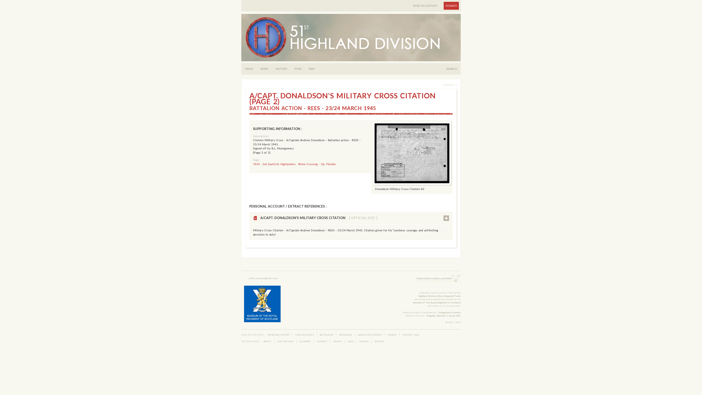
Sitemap (379, 341)
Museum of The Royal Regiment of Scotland (437, 302)
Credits (337, 341)
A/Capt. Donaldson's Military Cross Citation (318, 218)
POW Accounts (304, 334)
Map (312, 68)
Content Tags (410, 334)
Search (451, 68)
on (434, 278)
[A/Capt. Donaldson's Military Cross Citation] (412, 153)
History (281, 68)
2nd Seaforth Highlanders (279, 164)
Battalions (326, 334)
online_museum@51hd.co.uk (263, 278)
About (267, 341)
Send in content (425, 5)
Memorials (345, 334)
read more (446, 218)
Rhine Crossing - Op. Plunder (317, 164)
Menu (249, 68)
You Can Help (285, 341)
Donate (451, 5)
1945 (256, 164)
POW (298, 68)
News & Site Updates (370, 334)
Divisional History (279, 334)
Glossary (305, 341)
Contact (322, 341)
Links (351, 341)
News (264, 68)
